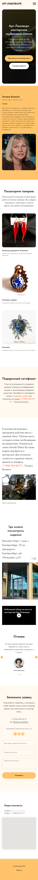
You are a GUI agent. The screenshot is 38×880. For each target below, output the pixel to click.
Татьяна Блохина (11, 814)
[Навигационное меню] (34, 4)
